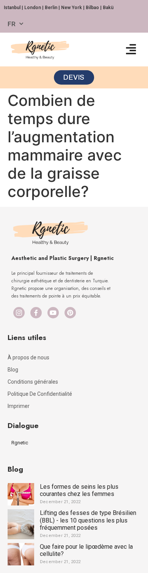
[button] (131, 49)
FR (12, 24)
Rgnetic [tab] (19, 442)
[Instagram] (19, 312)
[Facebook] (36, 312)
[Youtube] (53, 312)
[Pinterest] (70, 312)
